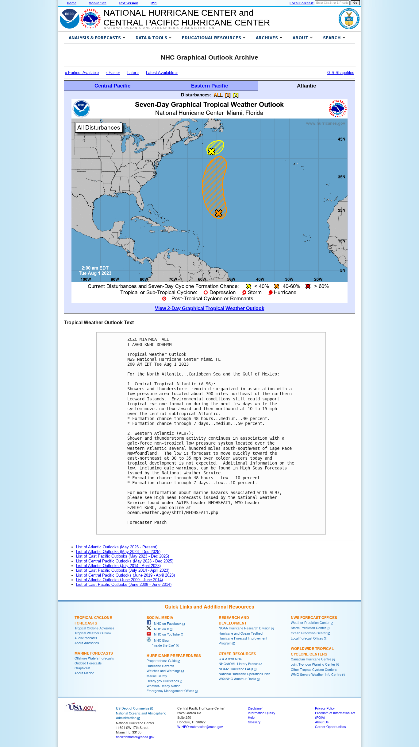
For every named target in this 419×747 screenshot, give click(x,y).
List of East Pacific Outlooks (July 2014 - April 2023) (122, 570)
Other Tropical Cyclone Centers (313, 669)
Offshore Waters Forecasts (94, 658)
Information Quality (261, 712)
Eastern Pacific (209, 86)
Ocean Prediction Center (309, 633)
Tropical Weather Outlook (93, 633)
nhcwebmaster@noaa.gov (135, 736)
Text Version (128, 3)
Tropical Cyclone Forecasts (93, 620)
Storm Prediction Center (308, 627)
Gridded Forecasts (88, 663)
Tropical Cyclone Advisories (94, 628)
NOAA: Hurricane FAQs (236, 669)
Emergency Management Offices (170, 690)
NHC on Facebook (166, 623)
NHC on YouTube (165, 634)
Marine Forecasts (94, 653)
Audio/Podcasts (86, 638)
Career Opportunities (330, 726)
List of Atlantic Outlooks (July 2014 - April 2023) (118, 565)
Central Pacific (112, 86)
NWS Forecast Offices (314, 617)
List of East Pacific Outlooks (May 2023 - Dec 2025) (122, 556)
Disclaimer (255, 708)
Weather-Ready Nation (163, 685)
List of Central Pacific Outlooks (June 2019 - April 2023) (125, 575)
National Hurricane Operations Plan (244, 673)
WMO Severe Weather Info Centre (316, 674)
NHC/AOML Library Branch (239, 663)
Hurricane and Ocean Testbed (241, 633)
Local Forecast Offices (307, 638)
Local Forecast (301, 3)
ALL (217, 94)
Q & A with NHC (230, 658)
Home (71, 3)
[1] (227, 94)
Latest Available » (162, 72)
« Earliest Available (82, 72)
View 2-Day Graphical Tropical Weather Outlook (209, 308)
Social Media (160, 617)
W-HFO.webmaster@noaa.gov (200, 726)
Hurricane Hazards (160, 665)
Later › (133, 72)
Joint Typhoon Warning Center (313, 664)
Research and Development (234, 620)
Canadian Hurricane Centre (311, 659)
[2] (235, 94)
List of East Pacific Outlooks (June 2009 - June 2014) (123, 584)
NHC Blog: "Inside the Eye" (161, 643)
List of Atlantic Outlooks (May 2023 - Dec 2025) (118, 551)
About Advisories (87, 642)
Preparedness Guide (162, 660)
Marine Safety (157, 676)
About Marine (84, 673)
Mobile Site (97, 3)
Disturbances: (196, 94)
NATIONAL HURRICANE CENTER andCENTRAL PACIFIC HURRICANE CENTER (186, 17)
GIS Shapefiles (340, 72)
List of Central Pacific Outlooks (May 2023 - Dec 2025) (124, 561)
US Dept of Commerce (132, 708)
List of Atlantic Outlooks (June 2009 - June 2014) (119, 580)
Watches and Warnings (163, 670)
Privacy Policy (325, 708)
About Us (322, 722)
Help (251, 717)
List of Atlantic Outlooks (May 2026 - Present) (116, 547)
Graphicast (82, 668)
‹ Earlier (113, 72)
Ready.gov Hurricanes (163, 681)
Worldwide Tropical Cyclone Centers (312, 651)
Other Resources (237, 653)
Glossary (254, 722)
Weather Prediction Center (310, 622)
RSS (154, 3)
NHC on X (160, 629)
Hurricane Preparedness (174, 655)
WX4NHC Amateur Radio (237, 678)
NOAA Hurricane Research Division (244, 628)
